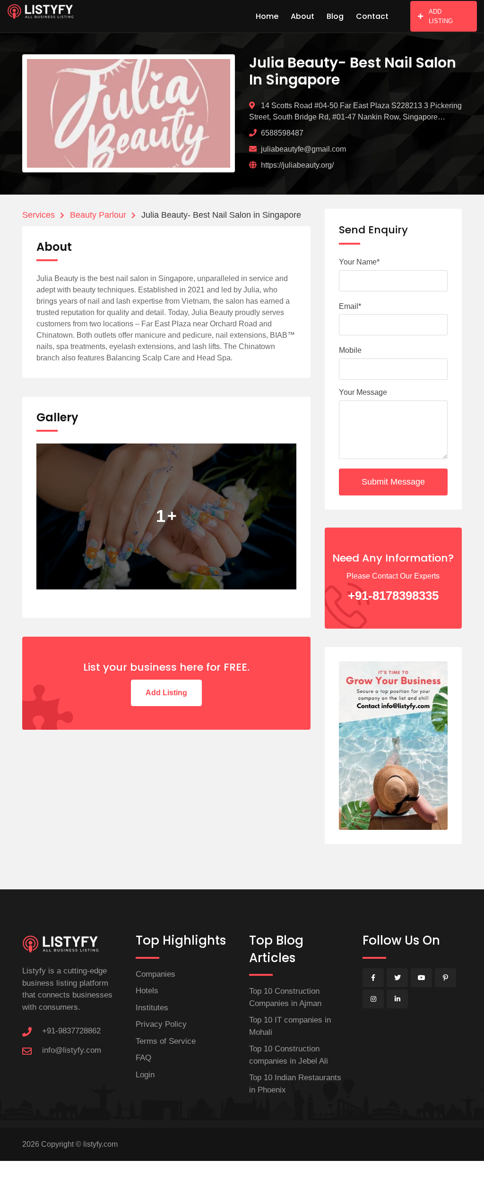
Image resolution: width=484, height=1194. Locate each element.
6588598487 (282, 133)
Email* (350, 306)
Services (38, 215)
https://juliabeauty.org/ (297, 165)
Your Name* (359, 262)
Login (145, 1074)
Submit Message (393, 481)
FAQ (143, 1057)
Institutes (152, 1007)
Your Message (363, 392)
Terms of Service (166, 1041)
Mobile (350, 350)
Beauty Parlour (98, 215)
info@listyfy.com (71, 1050)
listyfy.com (100, 1144)
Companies (155, 974)
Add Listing (166, 693)
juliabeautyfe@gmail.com (303, 149)
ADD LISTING (441, 16)
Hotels (147, 990)
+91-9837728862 (71, 1030)
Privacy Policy (161, 1024)
